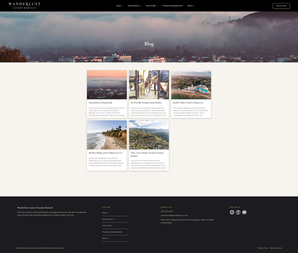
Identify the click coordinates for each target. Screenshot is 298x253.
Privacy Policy (263, 248)
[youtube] (244, 212)
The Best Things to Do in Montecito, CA (105, 152)
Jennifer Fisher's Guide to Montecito (188, 102)
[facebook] (238, 212)
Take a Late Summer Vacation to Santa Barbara (147, 154)
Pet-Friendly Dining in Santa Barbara (146, 102)
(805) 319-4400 (167, 211)
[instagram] (232, 212)
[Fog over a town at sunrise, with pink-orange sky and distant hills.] (107, 84)
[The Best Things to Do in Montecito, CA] (107, 134)
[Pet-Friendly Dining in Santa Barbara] (149, 84)
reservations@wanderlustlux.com (174, 215)
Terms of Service (276, 248)
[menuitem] (120, 6)
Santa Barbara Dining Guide (100, 102)
